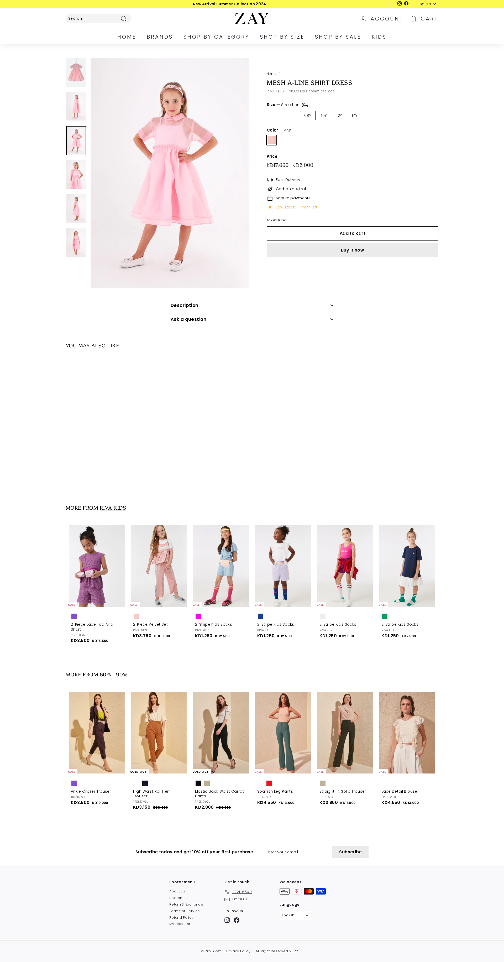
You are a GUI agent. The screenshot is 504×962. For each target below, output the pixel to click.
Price (272, 156)
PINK (271, 140)
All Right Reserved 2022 (277, 951)
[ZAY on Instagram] (227, 920)
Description (184, 305)
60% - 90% (114, 674)
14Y (354, 115)
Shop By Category (216, 36)
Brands (160, 36)
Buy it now (352, 250)
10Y (324, 115)
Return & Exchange (186, 904)
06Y (290, 115)
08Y (307, 115)
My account (179, 923)
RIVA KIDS (275, 91)
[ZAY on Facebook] (236, 920)
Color (279, 130)
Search (175, 897)
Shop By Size (282, 36)
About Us (177, 891)
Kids (379, 36)
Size (284, 104)
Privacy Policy (238, 951)
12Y (339, 115)
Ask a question (188, 319)
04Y (274, 115)
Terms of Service (184, 910)
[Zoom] (170, 173)
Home (126, 36)
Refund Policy (181, 917)
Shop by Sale (338, 36)
